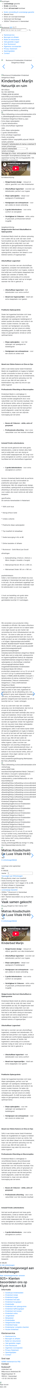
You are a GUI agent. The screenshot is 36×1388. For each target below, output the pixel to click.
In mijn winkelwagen (7, 1265)
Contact (7, 53)
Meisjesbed (9, 1318)
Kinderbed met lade (12, 1300)
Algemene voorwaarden (12, 46)
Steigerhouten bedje (12, 1322)
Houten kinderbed (11, 1329)
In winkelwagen (7, 860)
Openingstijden (9, 51)
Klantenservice (9, 35)
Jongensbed (9, 1316)
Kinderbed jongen (11, 1297)
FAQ (18, 1362)
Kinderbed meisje (11, 1295)
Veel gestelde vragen (11, 42)
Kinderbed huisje (11, 1325)
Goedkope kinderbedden (14, 1293)
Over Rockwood (10, 44)
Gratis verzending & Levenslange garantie (19, 12)
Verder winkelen (19, 1275)
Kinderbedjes (10, 1320)
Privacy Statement (10, 49)
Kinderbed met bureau (13, 1311)
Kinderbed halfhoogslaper (14, 1309)
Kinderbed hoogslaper (13, 1302)
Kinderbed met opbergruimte (15, 1306)
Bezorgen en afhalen (11, 37)
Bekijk (15, 860)
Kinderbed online (11, 1313)
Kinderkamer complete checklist (17, 1327)
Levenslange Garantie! (9, 890)
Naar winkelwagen (6, 1275)
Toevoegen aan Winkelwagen (12, 876)
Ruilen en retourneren (11, 39)
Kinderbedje (9, 1304)
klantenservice (12, 1362)
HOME (4, 1362)
